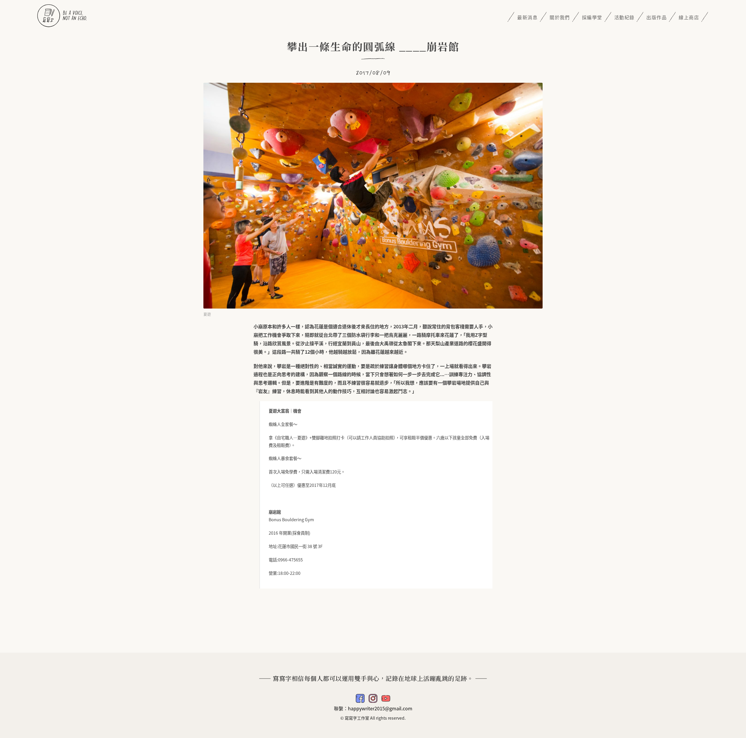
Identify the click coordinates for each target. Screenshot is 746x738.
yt (385, 698)
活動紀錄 (624, 17)
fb (360, 698)
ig (373, 698)
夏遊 (207, 314)
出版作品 (656, 17)
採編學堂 (592, 17)
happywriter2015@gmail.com (380, 708)
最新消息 (527, 17)
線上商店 (689, 17)
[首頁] (62, 14)
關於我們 (560, 17)
